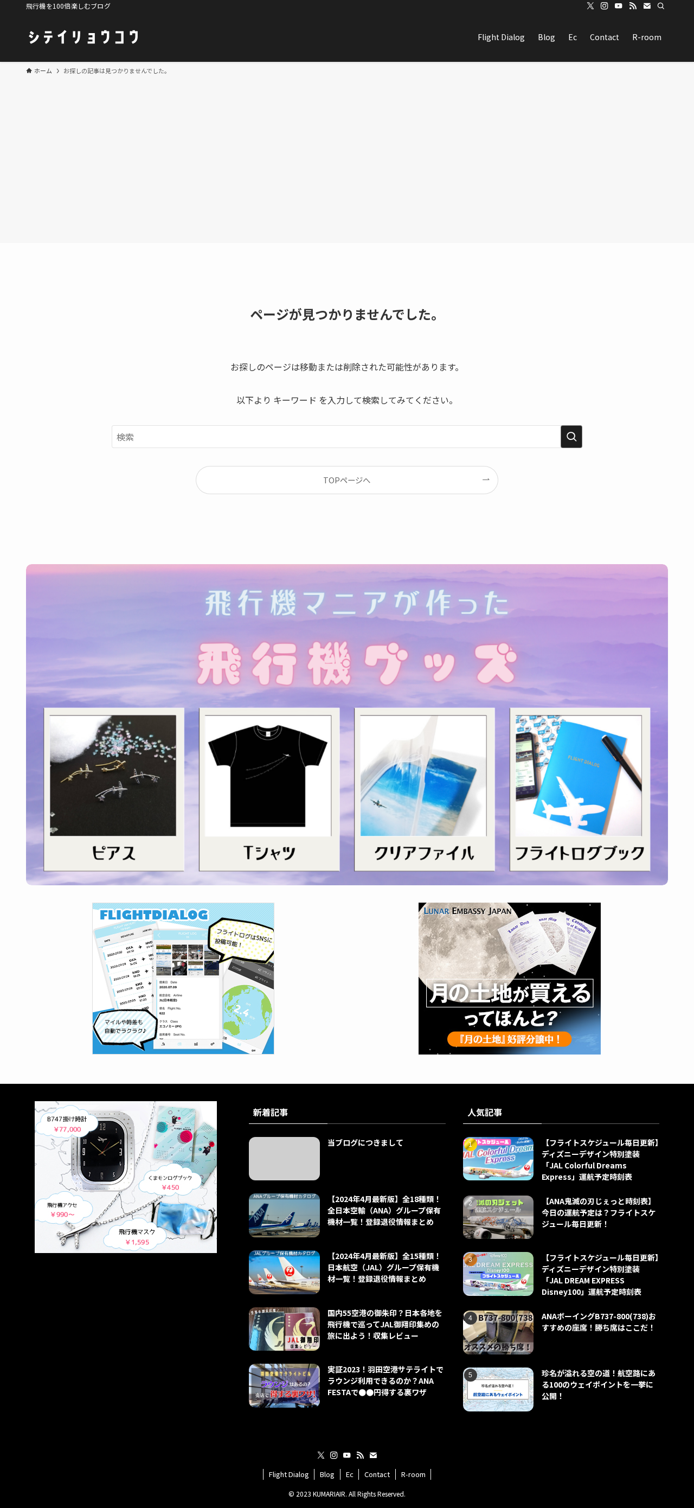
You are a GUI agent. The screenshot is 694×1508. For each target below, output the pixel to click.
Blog (327, 1474)
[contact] (647, 6)
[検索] (661, 6)
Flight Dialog (289, 1474)
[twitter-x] (590, 6)
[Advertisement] (347, 157)
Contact (377, 1474)
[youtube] (619, 6)
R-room (413, 1474)
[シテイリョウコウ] (83, 37)
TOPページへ (346, 479)
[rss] (633, 6)
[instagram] (604, 6)
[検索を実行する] (571, 436)
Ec (350, 1474)
